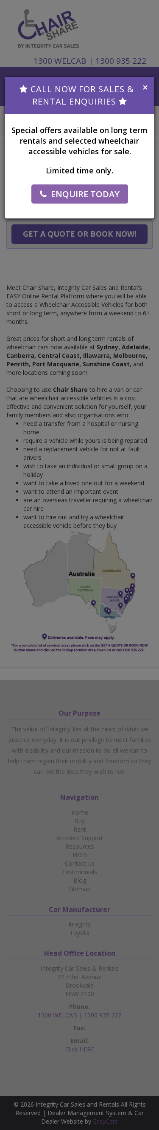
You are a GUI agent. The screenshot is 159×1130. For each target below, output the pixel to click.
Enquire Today (85, 194)
